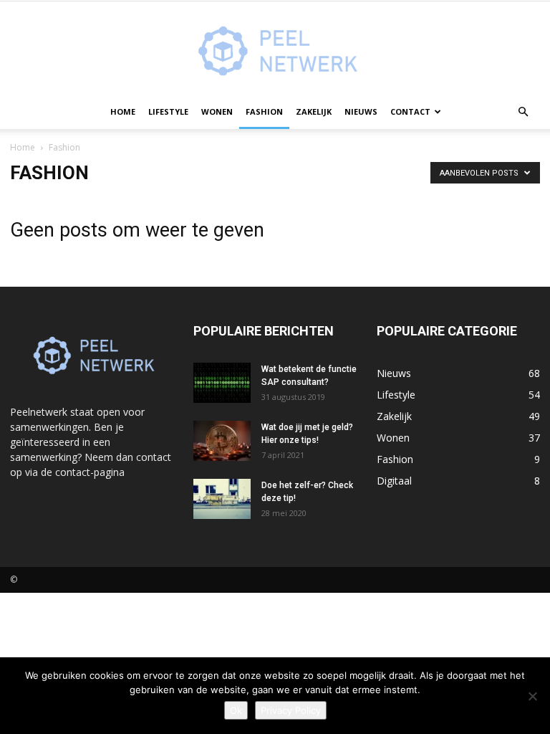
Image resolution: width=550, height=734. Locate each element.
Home (122, 111)
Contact (410, 111)
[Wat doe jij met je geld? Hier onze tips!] (222, 441)
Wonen (217, 111)
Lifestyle (168, 111)
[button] (523, 112)
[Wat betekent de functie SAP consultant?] (222, 383)
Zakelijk (314, 111)
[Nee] (532, 696)
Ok (236, 710)
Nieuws (360, 111)
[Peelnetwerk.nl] (275, 49)
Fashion (264, 111)
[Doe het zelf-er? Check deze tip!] (222, 499)
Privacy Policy (291, 710)
